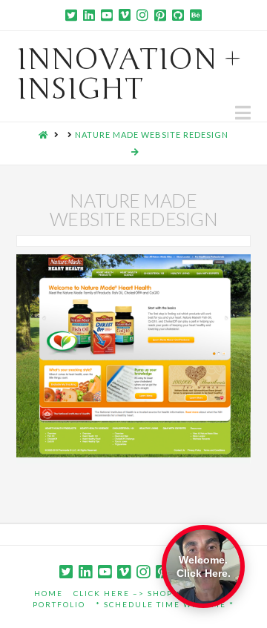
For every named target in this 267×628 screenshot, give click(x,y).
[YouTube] (107, 15)
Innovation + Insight (129, 74)
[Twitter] (71, 15)
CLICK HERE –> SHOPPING (135, 593)
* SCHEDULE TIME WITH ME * (165, 604)
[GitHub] (178, 15)
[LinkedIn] (89, 15)
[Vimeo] (125, 15)
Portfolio (59, 604)
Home (48, 593)
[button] (243, 113)
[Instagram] (142, 15)
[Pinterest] (160, 15)
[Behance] (196, 15)
